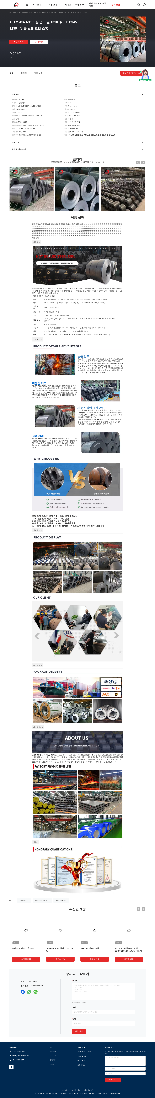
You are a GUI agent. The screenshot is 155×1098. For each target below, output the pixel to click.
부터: (74, 1007)
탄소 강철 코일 (27, 12)
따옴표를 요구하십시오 (133, 73)
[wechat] (35, 992)
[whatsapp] (29, 992)
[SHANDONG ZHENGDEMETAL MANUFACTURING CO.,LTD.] (16, 4)
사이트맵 (64, 1090)
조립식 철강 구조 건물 (84, 1051)
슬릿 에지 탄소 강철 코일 (23, 948)
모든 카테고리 (82, 1065)
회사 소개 (53, 1051)
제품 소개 (16, 12)
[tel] (42, 992)
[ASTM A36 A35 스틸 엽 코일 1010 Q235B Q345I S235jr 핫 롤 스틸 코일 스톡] (123, 39)
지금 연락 (79, 1031)
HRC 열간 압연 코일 (42, 900)
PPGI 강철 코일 (82, 1060)
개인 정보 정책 (88, 1090)
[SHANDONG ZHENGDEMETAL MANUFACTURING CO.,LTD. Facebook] (11, 1067)
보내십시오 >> (112, 1079)
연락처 (52, 1064)
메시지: (75, 980)
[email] (23, 992)
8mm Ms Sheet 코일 (89, 948)
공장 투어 (53, 1055)
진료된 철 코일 (82, 1056)
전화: (74, 1019)
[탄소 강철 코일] (132, 189)
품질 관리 (53, 1060)
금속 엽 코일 (24, 900)
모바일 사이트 (76, 1090)
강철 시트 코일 (61, 900)
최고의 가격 (18, 42)
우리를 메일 (39, 42)
